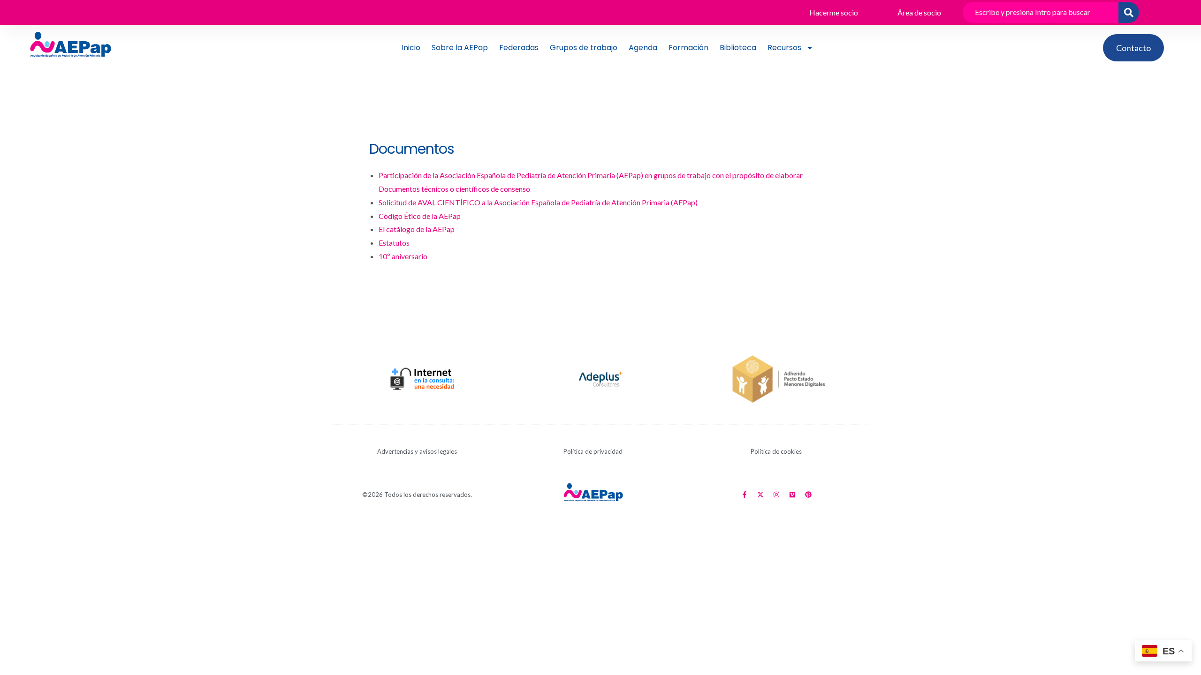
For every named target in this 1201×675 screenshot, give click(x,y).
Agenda (643, 47)
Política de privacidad (593, 451)
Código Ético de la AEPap (420, 215)
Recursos (784, 47)
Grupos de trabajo (583, 47)
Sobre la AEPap (460, 47)
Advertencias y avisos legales (417, 451)
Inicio (411, 47)
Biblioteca (738, 47)
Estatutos (394, 242)
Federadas (519, 47)
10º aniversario (403, 256)
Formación (688, 47)
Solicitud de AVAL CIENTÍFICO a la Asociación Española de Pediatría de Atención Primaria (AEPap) (538, 202)
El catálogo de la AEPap (417, 229)
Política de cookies (776, 451)
